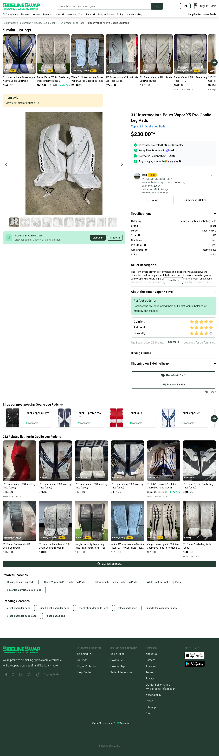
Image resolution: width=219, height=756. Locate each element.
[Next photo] (122, 164)
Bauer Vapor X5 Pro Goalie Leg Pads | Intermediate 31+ (53, 79)
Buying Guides (52, 674)
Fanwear (25, 14)
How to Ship (117, 666)
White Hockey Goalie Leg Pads (164, 582)
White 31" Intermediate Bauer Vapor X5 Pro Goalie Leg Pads (87, 79)
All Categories (10, 14)
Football (90, 14)
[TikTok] (38, 675)
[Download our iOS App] (197, 655)
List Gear (98, 237)
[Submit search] (157, 6)
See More (173, 280)
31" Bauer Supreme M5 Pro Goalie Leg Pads (17, 546)
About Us (151, 654)
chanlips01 (189, 477)
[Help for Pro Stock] (145, 244)
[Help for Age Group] (146, 249)
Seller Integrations (121, 672)
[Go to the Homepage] (21, 6)
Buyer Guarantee (174, 145)
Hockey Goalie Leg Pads (71, 23)
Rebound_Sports (81, 71)
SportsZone (81, 477)
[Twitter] (29, 675)
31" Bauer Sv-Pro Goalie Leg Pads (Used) (198, 486)
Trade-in (115, 237)
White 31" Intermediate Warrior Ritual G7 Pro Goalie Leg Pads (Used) (127, 546)
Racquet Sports (106, 14)
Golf (81, 14)
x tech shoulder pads (18, 608)
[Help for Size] (139, 235)
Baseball (48, 14)
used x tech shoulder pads (162, 608)
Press (149, 701)
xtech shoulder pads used (93, 608)
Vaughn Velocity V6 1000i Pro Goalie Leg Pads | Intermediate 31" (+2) (163, 546)
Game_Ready (118, 537)
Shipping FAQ (85, 654)
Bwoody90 (9, 477)
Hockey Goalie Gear (44, 23)
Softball (59, 14)
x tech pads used (127, 608)
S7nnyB (187, 538)
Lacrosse (71, 14)
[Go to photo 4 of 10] (47, 222)
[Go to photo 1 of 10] (14, 222)
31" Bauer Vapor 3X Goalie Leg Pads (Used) (19, 486)
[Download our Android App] (200, 664)
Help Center (194, 14)
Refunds (82, 660)
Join (213, 6)
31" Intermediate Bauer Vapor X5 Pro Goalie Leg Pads (19, 79)
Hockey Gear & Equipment (17, 23)
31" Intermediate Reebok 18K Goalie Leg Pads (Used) (54, 546)
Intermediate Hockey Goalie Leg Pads (116, 582)
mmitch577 (117, 477)
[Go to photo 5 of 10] (58, 222)
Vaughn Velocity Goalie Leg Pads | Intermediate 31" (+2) (90, 546)
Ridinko (151, 477)
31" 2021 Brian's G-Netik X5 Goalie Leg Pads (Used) (161, 486)
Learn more (51, 665)
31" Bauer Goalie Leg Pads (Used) (197, 546)
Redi (6, 71)
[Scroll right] (214, 62)
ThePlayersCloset (48, 537)
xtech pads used (56, 616)
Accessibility (153, 695)
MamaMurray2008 (12, 538)
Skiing (120, 14)
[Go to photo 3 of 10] (36, 222)
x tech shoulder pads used (22, 616)
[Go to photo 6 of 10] (69, 222)
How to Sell (117, 660)
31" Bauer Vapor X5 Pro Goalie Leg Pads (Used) (122, 79)
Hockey (37, 14)
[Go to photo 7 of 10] (80, 222)
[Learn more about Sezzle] (172, 161)
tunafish (44, 477)
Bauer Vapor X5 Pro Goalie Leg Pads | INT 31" (190, 79)
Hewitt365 (146, 71)
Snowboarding (134, 14)
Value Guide (209, 14)
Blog (148, 713)
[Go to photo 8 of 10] (90, 222)
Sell (185, 6)
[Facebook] (13, 675)
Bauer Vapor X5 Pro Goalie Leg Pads (108, 23)
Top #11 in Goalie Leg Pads (148, 126)
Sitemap (151, 707)
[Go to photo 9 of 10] (101, 222)
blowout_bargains (183, 71)
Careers (150, 660)
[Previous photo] (6, 164)
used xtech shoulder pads (54, 608)
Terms (149, 672)
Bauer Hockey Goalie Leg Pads (24, 590)
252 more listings (112, 564)
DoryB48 (111, 71)
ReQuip (42, 71)
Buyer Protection (87, 666)
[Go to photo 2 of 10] (25, 222)
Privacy (150, 678)
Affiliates (151, 666)
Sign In (204, 6)
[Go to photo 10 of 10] (112, 222)
